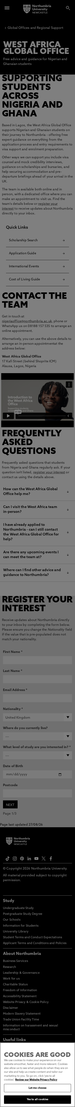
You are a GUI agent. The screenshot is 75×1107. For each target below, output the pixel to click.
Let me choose (38, 1088)
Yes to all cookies (37, 1099)
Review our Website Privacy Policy (36, 1080)
